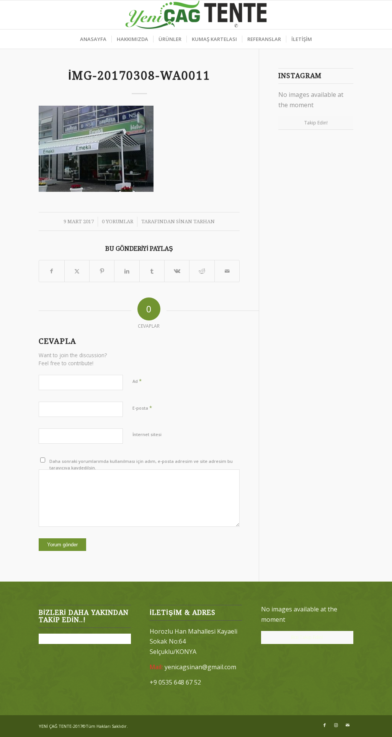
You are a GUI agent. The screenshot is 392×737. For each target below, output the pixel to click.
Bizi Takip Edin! (307, 637)
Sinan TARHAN (195, 221)
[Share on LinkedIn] (126, 271)
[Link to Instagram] (336, 725)
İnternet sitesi (147, 434)
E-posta (142, 407)
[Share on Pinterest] (102, 271)
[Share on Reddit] (201, 271)
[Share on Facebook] (51, 271)
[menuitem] (93, 39)
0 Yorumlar (117, 221)
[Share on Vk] (177, 271)
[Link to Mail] (347, 725)
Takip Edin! (316, 122)
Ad (137, 380)
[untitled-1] (196, 14)
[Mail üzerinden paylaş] (227, 271)
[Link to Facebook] (324, 725)
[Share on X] (77, 271)
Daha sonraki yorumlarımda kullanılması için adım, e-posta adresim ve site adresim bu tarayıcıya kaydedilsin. (141, 464)
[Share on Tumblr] (152, 271)
